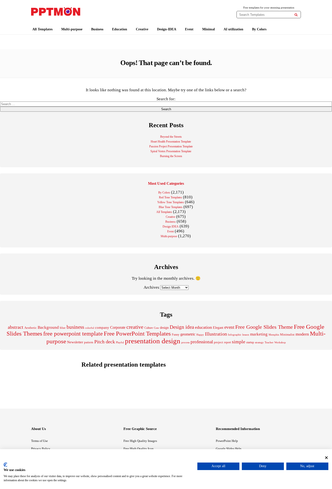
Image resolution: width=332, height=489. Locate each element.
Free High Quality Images (140, 441)
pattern (88, 342)
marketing (259, 334)
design (164, 327)
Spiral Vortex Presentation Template (170, 151)
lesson (245, 334)
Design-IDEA (166, 29)
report (227, 342)
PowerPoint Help (227, 441)
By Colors (259, 29)
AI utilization (233, 29)
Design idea (182, 327)
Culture (148, 327)
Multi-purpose (71, 29)
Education (119, 29)
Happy (200, 334)
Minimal (208, 29)
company (102, 327)
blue (63, 327)
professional (202, 341)
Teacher (269, 342)
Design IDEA (171, 226)
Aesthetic (30, 327)
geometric (187, 334)
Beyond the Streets (171, 136)
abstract (15, 327)
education (203, 327)
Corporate (117, 327)
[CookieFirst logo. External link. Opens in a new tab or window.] (5, 465)
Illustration (216, 334)
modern (302, 334)
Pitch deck (104, 341)
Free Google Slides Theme (264, 327)
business (75, 327)
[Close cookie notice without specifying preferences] (326, 457)
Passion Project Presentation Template (171, 146)
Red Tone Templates (170, 197)
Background (48, 327)
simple (238, 341)
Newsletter (75, 342)
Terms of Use (39, 441)
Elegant (218, 327)
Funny (175, 334)
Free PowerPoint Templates (137, 333)
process (185, 342)
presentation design (152, 341)
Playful (120, 342)
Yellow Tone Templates (170, 202)
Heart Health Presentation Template (171, 141)
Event (189, 29)
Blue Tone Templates (171, 207)
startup (250, 342)
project (218, 342)
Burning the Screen (171, 156)
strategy (259, 342)
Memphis (274, 334)
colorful (89, 328)
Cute (156, 327)
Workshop (280, 342)
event (229, 327)
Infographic (234, 334)
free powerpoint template (73, 333)
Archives (151, 287)
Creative (142, 29)
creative (134, 327)
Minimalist (287, 334)
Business (97, 29)
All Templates (42, 29)
